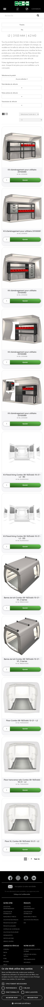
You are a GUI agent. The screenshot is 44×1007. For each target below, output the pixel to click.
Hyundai (6, 961)
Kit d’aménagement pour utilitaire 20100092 (22, 291)
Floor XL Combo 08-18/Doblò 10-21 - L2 (22, 841)
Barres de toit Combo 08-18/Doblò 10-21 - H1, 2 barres (22, 598)
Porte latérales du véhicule (10, 84)
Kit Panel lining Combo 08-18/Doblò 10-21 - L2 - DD (22, 537)
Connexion (36, 9)
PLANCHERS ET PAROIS (9, 916)
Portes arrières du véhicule (10, 93)
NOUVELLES (27, 962)
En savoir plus (20, 979)
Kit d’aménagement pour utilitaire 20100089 (22, 414)
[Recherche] (38, 16)
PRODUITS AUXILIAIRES (9, 926)
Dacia (5, 952)
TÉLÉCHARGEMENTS (29, 959)
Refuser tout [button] (32, 998)
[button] (22, 1003)
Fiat (4, 955)
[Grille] (3, 114)
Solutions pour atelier (10, 932)
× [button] (41, 967)
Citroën (6, 949)
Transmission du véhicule (9, 102)
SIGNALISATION (8, 935)
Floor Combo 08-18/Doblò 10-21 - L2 (22, 720)
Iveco (5, 964)
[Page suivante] (31, 858)
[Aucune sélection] (22, 88)
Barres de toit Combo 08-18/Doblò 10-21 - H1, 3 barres (22, 660)
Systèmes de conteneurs (11, 929)
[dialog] (22, 986)
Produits (22, 25)
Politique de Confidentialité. (22, 894)
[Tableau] (6, 114)
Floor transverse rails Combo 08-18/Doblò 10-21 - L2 (22, 781)
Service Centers (8, 941)
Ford (5, 958)
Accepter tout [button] (11, 998)
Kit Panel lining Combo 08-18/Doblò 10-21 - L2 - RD (22, 476)
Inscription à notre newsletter (25, 886)
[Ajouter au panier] (25, 180)
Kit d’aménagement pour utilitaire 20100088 (22, 353)
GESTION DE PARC (8, 938)
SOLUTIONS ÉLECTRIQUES (10, 920)
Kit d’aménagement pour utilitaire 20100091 (22, 231)
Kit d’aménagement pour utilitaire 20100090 (22, 171)
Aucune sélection (21, 79)
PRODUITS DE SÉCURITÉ (9, 923)
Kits (22, 30)
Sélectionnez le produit (9, 75)
